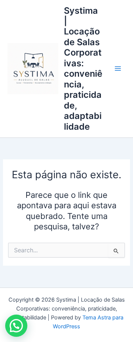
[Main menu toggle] (118, 68)
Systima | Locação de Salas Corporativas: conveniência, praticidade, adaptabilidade (83, 68)
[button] (16, 326)
